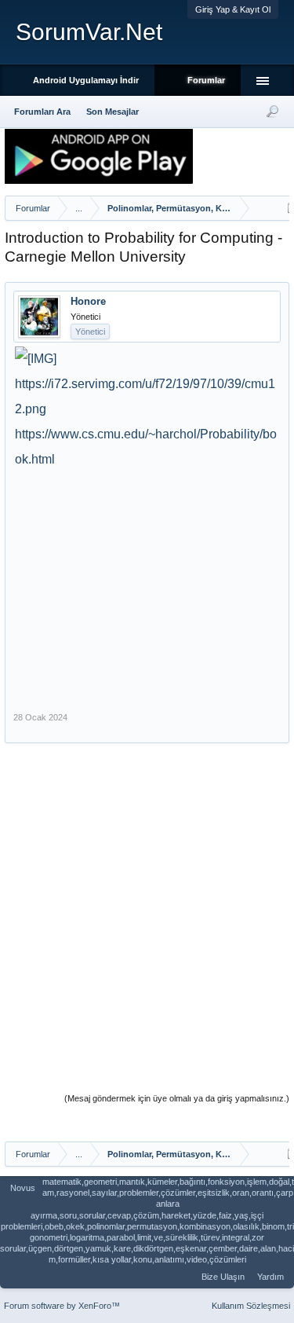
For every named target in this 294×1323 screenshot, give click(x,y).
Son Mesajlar (112, 111)
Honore (88, 301)
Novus (22, 1188)
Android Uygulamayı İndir (86, 80)
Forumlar (206, 80)
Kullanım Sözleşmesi (251, 1305)
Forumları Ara (42, 111)
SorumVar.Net (89, 32)
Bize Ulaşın (223, 1276)
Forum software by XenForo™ (62, 1305)
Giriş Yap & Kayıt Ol (232, 9)
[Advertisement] (145, 582)
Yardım (270, 1276)
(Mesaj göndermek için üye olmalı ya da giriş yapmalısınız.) (176, 1098)
